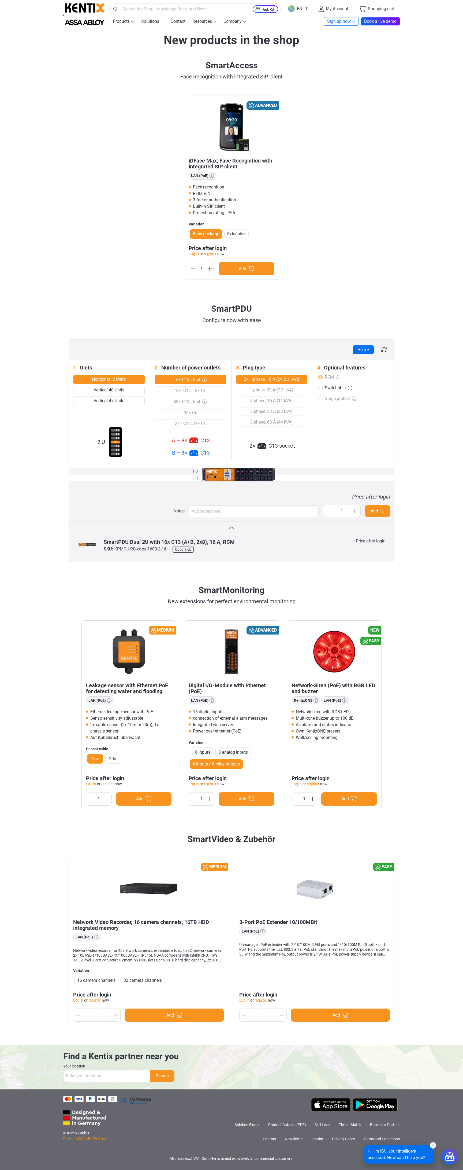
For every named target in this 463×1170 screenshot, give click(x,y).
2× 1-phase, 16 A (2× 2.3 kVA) (271, 379)
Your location (74, 1066)
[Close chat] (433, 1145)
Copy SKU (183, 549)
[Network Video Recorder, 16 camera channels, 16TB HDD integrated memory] (148, 888)
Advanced (266, 105)
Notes (179, 511)
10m (95, 758)
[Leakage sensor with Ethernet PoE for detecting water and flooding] (128, 651)
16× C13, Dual (187, 379)
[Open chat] (450, 1157)
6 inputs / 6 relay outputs (216, 764)
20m (113, 758)
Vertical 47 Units (109, 400)
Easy (374, 640)
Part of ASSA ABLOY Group (86, 1139)
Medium (165, 630)
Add (374, 511)
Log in (194, 254)
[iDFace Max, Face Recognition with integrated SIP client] (231, 127)
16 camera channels (96, 980)
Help (361, 349)
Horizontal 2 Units (109, 379)
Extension (236, 233)
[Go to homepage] (84, 14)
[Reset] (384, 350)
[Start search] (115, 9)
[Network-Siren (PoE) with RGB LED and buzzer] (334, 651)
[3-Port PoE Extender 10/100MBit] (314, 888)
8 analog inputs (233, 752)
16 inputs (201, 752)
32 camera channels (143, 980)
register (210, 254)
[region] (231, 188)
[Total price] (231, 528)
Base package (206, 233)
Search (162, 1075)
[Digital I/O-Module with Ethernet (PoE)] (231, 651)
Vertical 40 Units (109, 389)
